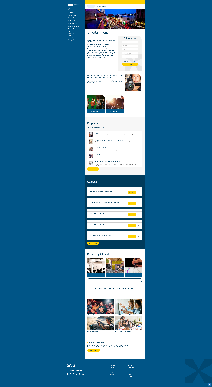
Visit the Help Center (94, 350)
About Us (130, 365)
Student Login (71, 33)
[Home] (73, 5)
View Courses (114, 2)
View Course (132, 192)
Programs (98, 6)
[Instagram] (67, 374)
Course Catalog (112, 369)
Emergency (104, 384)
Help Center (70, 31)
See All (114, 280)
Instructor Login (71, 35)
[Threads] (79, 374)
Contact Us (111, 367)
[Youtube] (83, 374)
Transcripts (111, 374)
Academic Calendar (125, 2)
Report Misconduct (116, 384)
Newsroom (130, 372)
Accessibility (130, 369)
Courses (70, 12)
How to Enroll (72, 20)
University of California (82, 385)
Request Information (132, 367)
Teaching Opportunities (113, 372)
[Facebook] (73, 374)
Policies (129, 374)
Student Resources (73, 26)
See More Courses (93, 243)
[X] (77, 374)
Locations (111, 376)
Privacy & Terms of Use (126, 384)
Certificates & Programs (72, 16)
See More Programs (93, 169)
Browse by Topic (73, 23)
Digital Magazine (131, 376)
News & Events (72, 29)
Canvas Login (71, 37)
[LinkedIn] (70, 374)
